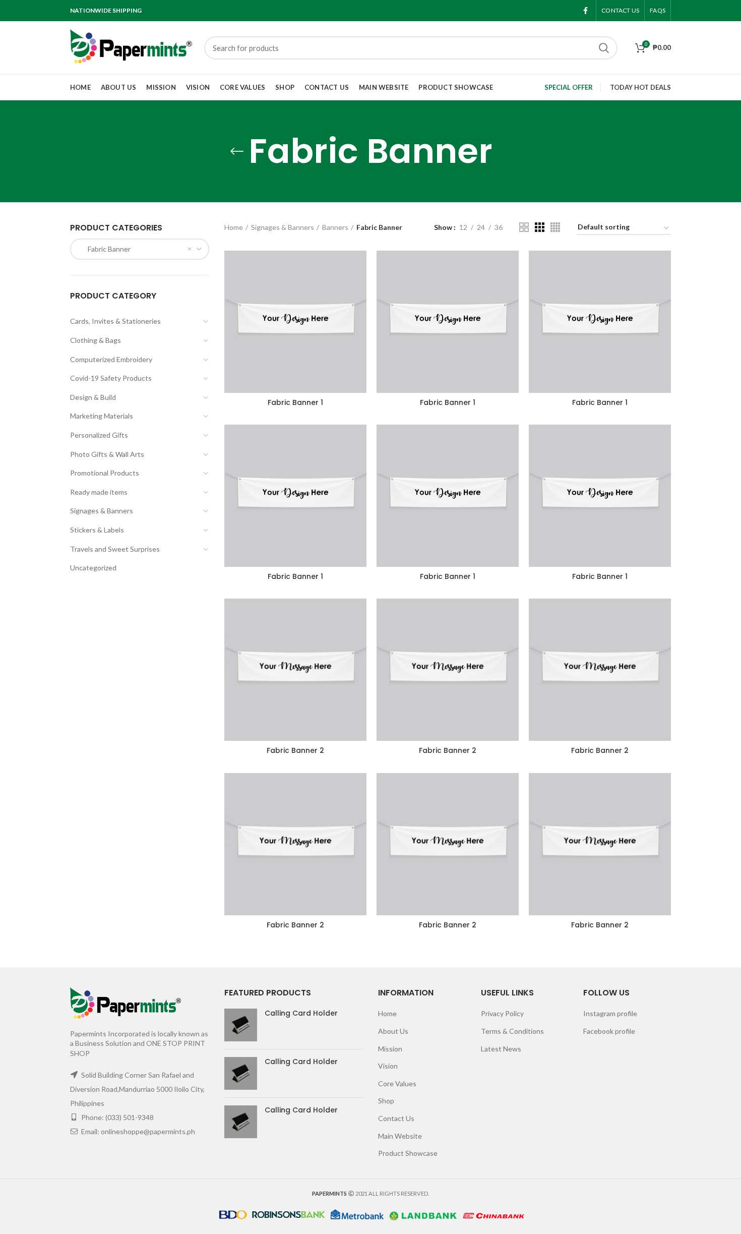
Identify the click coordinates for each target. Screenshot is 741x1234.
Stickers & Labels (97, 529)
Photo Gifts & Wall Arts (107, 454)
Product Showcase (408, 1153)
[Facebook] (585, 10)
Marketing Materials (101, 416)
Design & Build (93, 397)
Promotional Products (104, 472)
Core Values (397, 1083)
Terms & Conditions (512, 1031)
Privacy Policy (502, 1013)
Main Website (400, 1136)
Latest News (501, 1048)
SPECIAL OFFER (568, 87)
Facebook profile (609, 1031)
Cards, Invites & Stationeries (115, 321)
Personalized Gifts (99, 435)
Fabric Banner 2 (295, 750)
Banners (335, 227)
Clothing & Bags (95, 340)
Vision (388, 1066)
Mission (390, 1048)
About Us (393, 1031)
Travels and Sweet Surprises (115, 549)
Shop (386, 1100)
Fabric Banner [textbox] (105, 249)
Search (603, 48)
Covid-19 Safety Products (111, 378)
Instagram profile (610, 1013)
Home (233, 227)
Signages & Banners (101, 510)
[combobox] (139, 249)
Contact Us (396, 1118)
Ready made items (99, 492)
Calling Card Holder (301, 1013)
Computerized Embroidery (111, 359)
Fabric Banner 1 (295, 402)
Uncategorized (93, 567)
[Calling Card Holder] (240, 1025)
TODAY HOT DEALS (640, 87)
